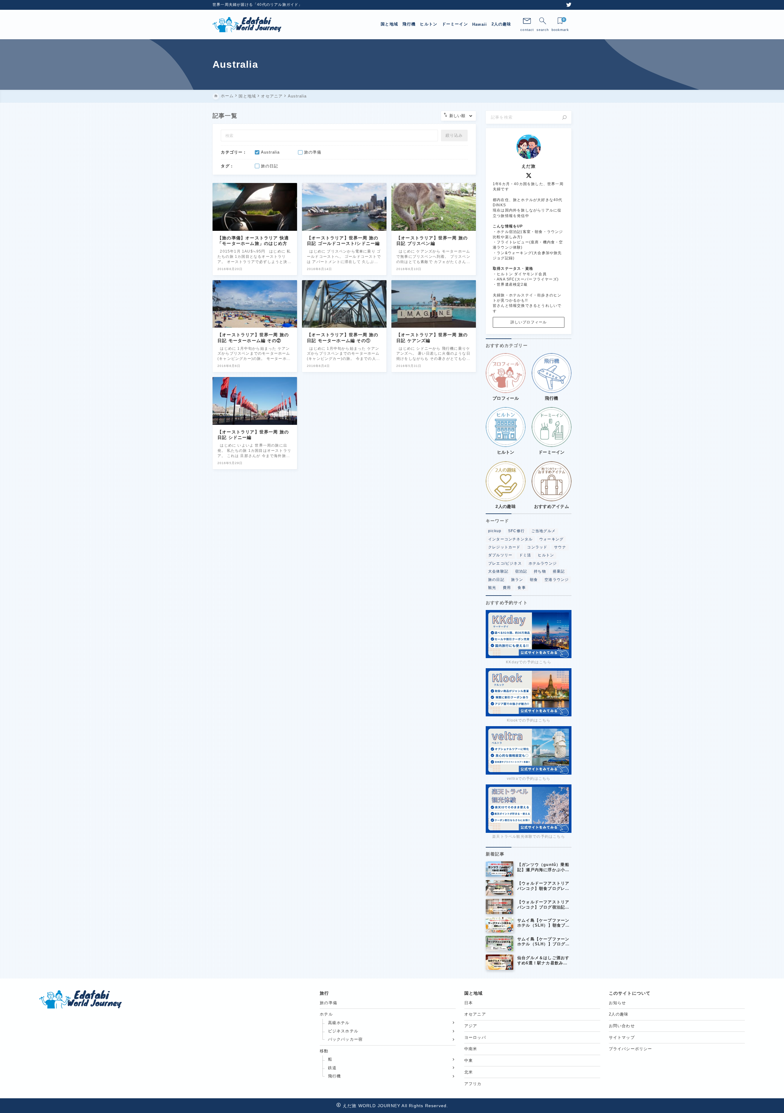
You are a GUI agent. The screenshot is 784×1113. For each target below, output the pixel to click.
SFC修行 (516, 531)
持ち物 (540, 571)
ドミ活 (525, 555)
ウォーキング (551, 539)
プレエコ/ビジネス (505, 563)
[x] (529, 175)
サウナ (560, 547)
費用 (507, 587)
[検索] (564, 117)
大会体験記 (498, 571)
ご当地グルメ (543, 531)
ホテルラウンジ (543, 563)
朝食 (534, 579)
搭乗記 (559, 571)
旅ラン (517, 579)
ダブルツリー (500, 555)
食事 (522, 587)
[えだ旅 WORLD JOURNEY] (247, 24)
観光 (492, 587)
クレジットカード (504, 547)
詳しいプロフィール (529, 322)
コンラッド (537, 547)
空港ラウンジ (557, 579)
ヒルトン (546, 555)
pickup (494, 531)
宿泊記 (521, 571)
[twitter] (568, 4)
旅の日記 (496, 579)
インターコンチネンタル (510, 539)
